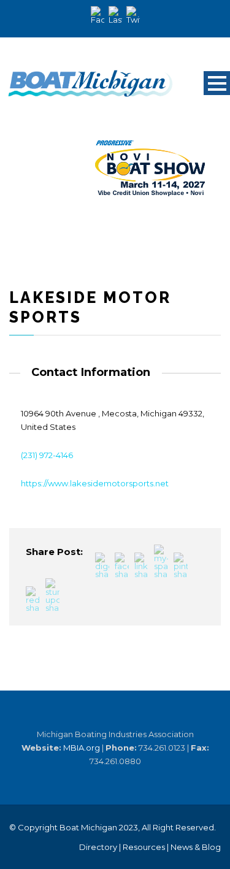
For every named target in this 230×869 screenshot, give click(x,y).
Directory (98, 847)
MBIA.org (81, 747)
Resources (144, 847)
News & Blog (196, 847)
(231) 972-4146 (47, 455)
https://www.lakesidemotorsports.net (95, 483)
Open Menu (217, 83)
